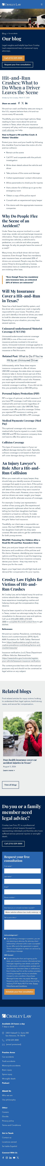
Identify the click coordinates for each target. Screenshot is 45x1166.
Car (4, 1057)
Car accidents (12, 33)
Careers (5, 1112)
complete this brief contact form (23, 621)
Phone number (9, 897)
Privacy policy (8, 1121)
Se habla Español (9, 1146)
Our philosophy (9, 1099)
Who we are (7, 1095)
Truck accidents (8, 1061)
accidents (10, 1057)
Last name (8, 877)
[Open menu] (41, 4)
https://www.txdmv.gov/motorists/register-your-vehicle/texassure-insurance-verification (21, 659)
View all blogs (10, 784)
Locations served (9, 1142)
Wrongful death (9, 1078)
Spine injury (7, 1074)
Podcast (5, 1083)
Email (6, 887)
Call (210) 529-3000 (13, 58)
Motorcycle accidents (11, 1065)
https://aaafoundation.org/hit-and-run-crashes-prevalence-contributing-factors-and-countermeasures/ (21, 645)
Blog (4, 33)
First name (8, 866)
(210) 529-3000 (12, 1040)
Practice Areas (8, 1052)
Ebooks (5, 1116)
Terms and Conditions (19, 986)
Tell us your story (10, 918)
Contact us (6, 1137)
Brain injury (7, 1070)
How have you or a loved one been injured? (19, 908)
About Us (6, 1091)
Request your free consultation (17, 64)
